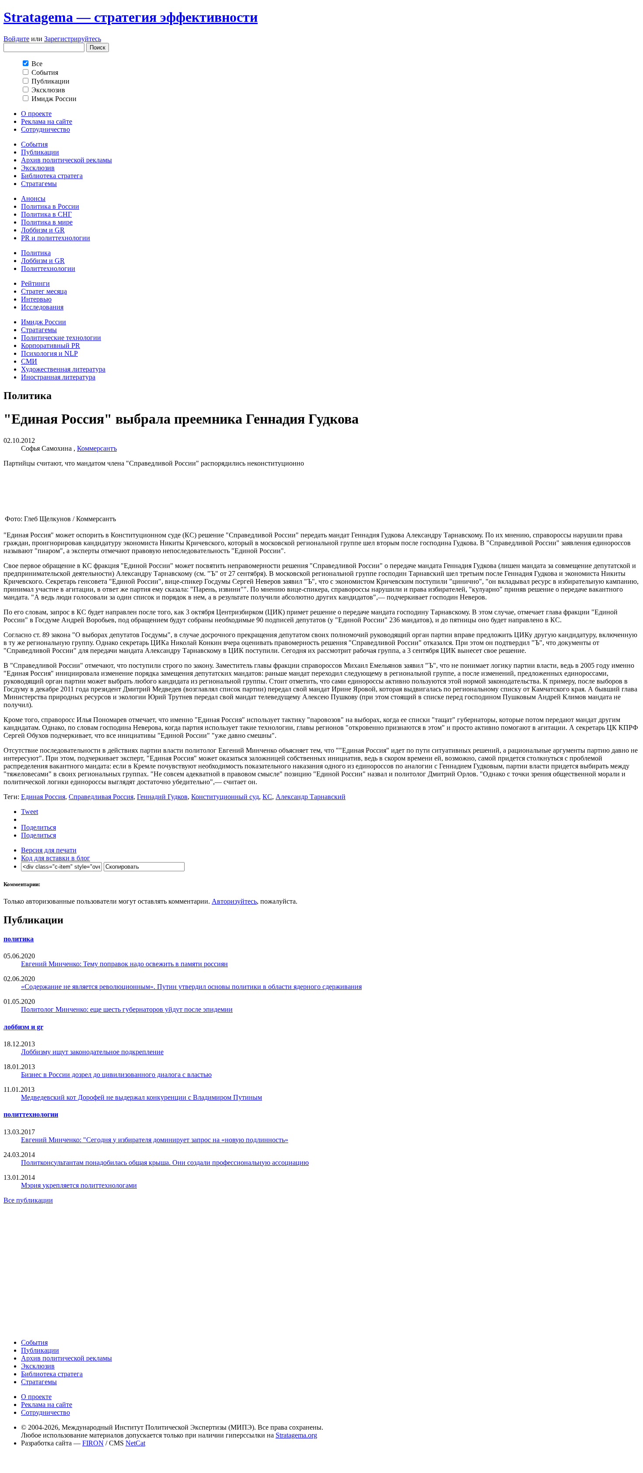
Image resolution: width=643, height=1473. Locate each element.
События (34, 144)
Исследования (42, 307)
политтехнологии (30, 1114)
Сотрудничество (45, 129)
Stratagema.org (296, 1435)
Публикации (40, 152)
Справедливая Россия (101, 796)
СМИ (29, 361)
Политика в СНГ (46, 214)
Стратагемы (39, 183)
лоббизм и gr (23, 1027)
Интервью (36, 299)
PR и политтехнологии (55, 238)
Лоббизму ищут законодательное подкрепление (92, 1052)
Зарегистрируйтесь (72, 38)
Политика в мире (47, 222)
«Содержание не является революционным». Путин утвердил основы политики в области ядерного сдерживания (191, 986)
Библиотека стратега (52, 175)
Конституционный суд (225, 796)
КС (267, 796)
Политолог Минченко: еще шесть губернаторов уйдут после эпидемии (127, 1009)
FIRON (93, 1443)
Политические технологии (61, 337)
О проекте (36, 113)
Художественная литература (63, 369)
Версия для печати (49, 850)
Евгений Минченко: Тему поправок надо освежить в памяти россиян (124, 964)
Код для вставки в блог (55, 858)
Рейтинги (35, 283)
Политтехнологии (48, 268)
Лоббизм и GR (43, 230)
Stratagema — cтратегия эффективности (130, 17)
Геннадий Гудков (162, 796)
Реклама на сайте (46, 121)
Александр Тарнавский (311, 796)
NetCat (135, 1443)
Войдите (16, 38)
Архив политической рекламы (66, 160)
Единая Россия (43, 796)
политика (18, 939)
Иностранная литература (58, 377)
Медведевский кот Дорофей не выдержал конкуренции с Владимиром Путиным (141, 1097)
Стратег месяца (44, 291)
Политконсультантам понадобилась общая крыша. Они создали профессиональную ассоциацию (165, 1162)
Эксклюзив (38, 168)
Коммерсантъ (97, 448)
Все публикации (28, 1200)
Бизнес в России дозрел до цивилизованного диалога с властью (116, 1074)
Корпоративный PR (50, 345)
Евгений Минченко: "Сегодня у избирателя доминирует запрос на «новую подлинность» (154, 1139)
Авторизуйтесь (234, 901)
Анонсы (33, 198)
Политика (36, 252)
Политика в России (50, 206)
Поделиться (38, 827)
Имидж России (43, 322)
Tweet (29, 811)
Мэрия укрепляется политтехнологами (79, 1185)
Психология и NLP (49, 353)
